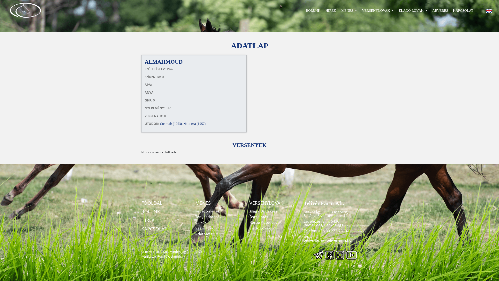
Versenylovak (376, 10)
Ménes (347, 10)
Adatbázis (203, 234)
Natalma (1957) (194, 124)
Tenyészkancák (208, 216)
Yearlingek (204, 228)
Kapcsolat (463, 10)
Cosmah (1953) (171, 124)
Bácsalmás (259, 216)
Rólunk (313, 10)
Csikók (200, 222)
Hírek (331, 10)
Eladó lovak (412, 10)
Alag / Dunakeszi (264, 211)
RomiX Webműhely (171, 256)
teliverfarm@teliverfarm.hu (328, 240)
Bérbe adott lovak (266, 222)
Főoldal (151, 203)
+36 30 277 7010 (332, 230)
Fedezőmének (207, 211)
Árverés (440, 10)
